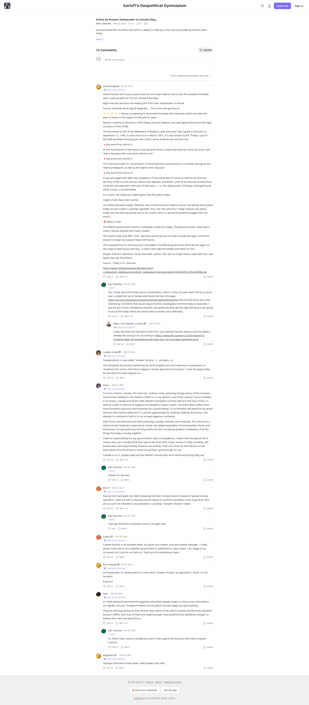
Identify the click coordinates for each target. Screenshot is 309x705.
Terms (158, 682)
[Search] (262, 6)
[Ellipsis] (211, 85)
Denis (106, 385)
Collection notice (172, 682)
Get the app (170, 690)
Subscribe (282, 5)
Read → (100, 39)
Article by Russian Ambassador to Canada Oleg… (126, 19)
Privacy (149, 682)
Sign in (299, 5)
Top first (207, 50)
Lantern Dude (110, 352)
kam (105, 593)
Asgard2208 (110, 655)
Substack (138, 698)
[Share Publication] (269, 6)
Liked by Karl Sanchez (116, 90)
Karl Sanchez (103, 23)
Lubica (106, 536)
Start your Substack (146, 690)
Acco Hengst (110, 564)
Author (112, 288)
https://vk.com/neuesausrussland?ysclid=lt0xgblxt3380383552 (143, 299)
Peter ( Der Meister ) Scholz (128, 323)
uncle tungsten (111, 86)
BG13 (106, 487)
